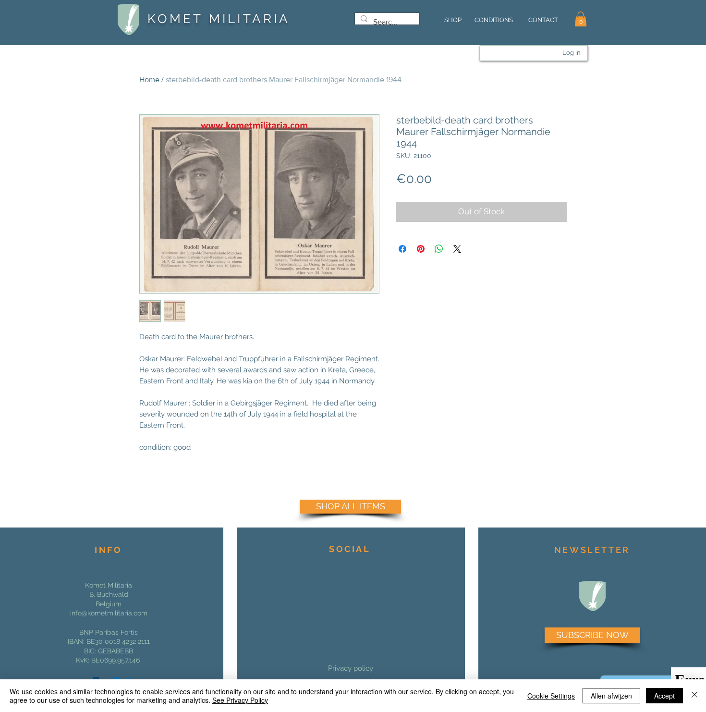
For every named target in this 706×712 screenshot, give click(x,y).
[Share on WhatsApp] (439, 249)
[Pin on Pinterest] (420, 249)
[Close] (694, 695)
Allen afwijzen (611, 695)
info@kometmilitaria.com (108, 613)
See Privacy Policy (240, 700)
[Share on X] (457, 249)
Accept (664, 695)
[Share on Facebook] (402, 249)
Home (149, 79)
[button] (580, 19)
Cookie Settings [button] (551, 695)
